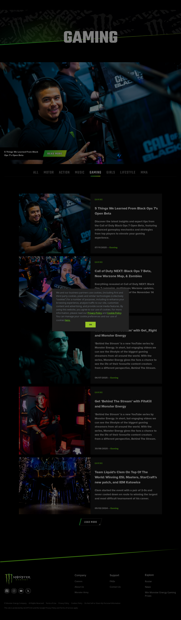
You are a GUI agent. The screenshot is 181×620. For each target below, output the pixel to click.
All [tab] (36, 172)
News (148, 586)
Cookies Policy (76, 603)
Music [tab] (80, 172)
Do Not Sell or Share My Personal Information (102, 603)
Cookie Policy (114, 313)
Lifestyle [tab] (128, 172)
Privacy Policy (95, 313)
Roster (148, 581)
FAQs (112, 581)
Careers (78, 581)
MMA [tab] (144, 172)
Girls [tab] (110, 172)
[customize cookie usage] (73, 321)
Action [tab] (64, 172)
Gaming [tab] (95, 172)
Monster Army (82, 592)
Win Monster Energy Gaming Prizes (160, 594)
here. (67, 320)
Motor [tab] (49, 172)
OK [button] (90, 324)
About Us (79, 586)
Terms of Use (51, 603)
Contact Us (115, 586)
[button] (71, 320)
